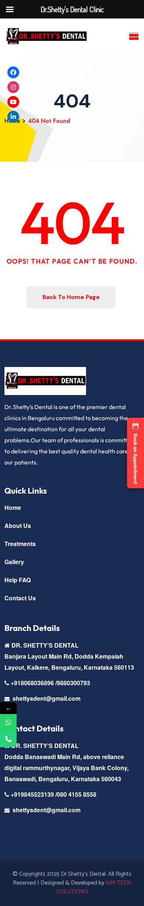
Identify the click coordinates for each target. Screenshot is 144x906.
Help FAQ (17, 580)
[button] (135, 453)
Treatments (20, 543)
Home (12, 507)
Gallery (14, 561)
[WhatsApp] (8, 722)
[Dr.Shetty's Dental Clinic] (46, 37)
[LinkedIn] (13, 117)
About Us (17, 525)
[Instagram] (13, 87)
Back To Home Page (71, 297)
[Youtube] (13, 102)
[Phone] (8, 739)
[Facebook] (13, 72)
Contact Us (20, 598)
